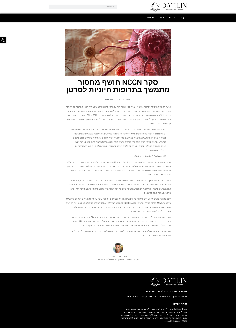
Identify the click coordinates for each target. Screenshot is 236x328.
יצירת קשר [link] (150, 17)
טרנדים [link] (161, 17)
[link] (3, 40)
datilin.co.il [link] (178, 309)
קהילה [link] (182, 17)
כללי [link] (173, 17)
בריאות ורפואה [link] (110, 99)
